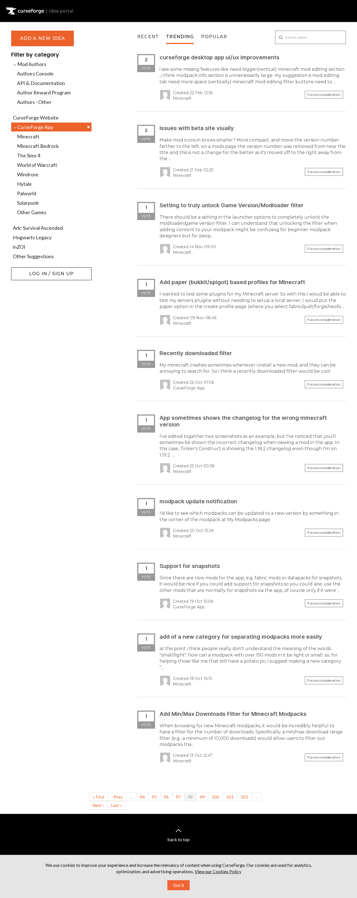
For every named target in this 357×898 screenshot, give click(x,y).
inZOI (19, 247)
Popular (214, 36)
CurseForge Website (36, 117)
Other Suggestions (33, 256)
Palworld (26, 193)
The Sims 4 (28, 155)
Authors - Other (34, 102)
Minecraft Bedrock (38, 146)
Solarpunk (28, 203)
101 (230, 796)
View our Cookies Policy (218, 871)
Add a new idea (42, 38)
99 (202, 796)
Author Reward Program (44, 92)
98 (190, 796)
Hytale (24, 184)
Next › (98, 805)
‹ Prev (117, 796)
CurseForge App (53, 127)
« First (99, 796)
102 (244, 796)
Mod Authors (31, 64)
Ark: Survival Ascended (38, 228)
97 (178, 796)
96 (166, 796)
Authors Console (35, 73)
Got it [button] (178, 885)
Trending (180, 36)
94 (142, 796)
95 (154, 796)
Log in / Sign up (25, 270)
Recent (148, 36)
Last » (116, 805)
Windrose (27, 174)
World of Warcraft (37, 165)
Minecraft (28, 136)
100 (215, 796)
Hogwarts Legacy (32, 237)
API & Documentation (41, 83)
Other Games (31, 212)
